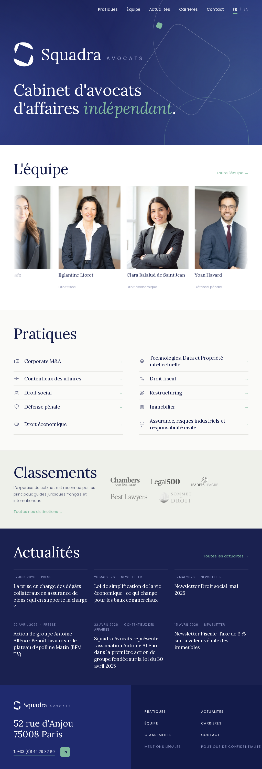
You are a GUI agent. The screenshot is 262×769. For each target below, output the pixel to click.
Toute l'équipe (232, 172)
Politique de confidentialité (231, 746)
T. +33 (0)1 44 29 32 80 (34, 751)
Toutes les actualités (225, 556)
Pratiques (108, 9)
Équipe (133, 9)
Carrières (188, 9)
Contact (215, 9)
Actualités (159, 9)
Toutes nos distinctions (38, 511)
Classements (158, 734)
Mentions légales (163, 746)
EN (246, 9)
